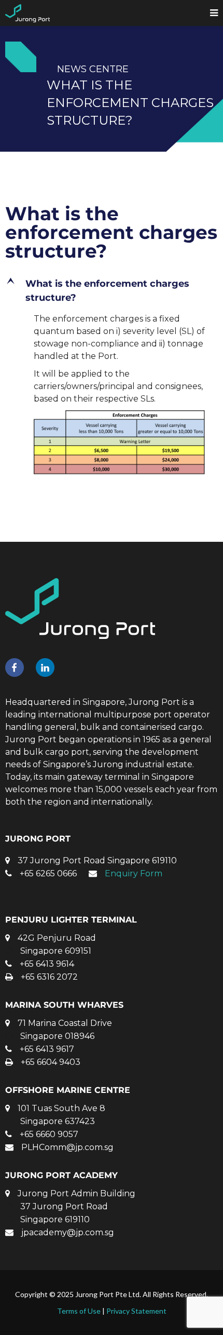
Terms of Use (79, 1310)
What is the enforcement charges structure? (111, 232)
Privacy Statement (136, 1310)
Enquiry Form (133, 873)
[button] (111, 291)
